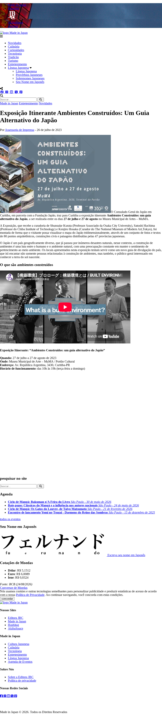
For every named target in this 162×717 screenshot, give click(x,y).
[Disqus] (81, 423)
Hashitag (13, 625)
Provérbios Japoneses (29, 74)
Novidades (14, 43)
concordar (7, 598)
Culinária (13, 46)
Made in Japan (9, 103)
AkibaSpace (15, 628)
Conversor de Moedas (13, 587)
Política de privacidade (22, 680)
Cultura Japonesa (18, 644)
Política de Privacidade (30, 594)
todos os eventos (10, 519)
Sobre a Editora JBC (21, 677)
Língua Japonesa (18, 67)
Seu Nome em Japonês (30, 82)
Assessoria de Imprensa (19, 130)
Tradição (13, 57)
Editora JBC (15, 617)
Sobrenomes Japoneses (30, 78)
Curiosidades (16, 50)
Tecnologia (15, 53)
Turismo (13, 60)
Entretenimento (17, 64)
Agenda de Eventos (20, 661)
